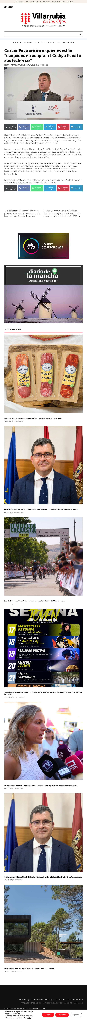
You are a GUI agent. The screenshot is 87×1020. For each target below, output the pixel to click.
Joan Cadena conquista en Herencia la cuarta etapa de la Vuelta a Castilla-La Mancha (34, 601)
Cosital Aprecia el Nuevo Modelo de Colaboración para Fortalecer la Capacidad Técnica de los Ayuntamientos (43, 877)
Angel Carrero (9, 697)
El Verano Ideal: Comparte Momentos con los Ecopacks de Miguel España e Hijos (33, 418)
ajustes (29, 1018)
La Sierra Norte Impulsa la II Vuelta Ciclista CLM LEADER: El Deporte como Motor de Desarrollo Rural (40, 786)
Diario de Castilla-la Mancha (45, 182)
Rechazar (62, 1015)
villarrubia (19, 65)
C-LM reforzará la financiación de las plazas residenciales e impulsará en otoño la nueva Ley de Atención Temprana (22, 213)
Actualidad (30, 65)
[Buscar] (80, 34)
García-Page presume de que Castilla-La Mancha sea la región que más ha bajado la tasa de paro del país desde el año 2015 (61, 213)
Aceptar (48, 1015)
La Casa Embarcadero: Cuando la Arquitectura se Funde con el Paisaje (29, 968)
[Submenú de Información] (73, 42)
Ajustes (76, 1015)
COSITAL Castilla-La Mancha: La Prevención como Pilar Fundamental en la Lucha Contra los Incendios (41, 510)
